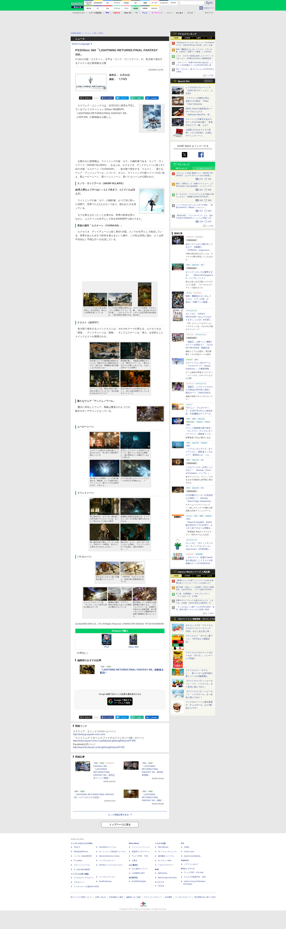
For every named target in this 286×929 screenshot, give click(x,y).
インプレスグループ (183, 897)
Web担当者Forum (81, 852)
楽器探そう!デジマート (141, 852)
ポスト (87, 98)
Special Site (184, 81)
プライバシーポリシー (153, 897)
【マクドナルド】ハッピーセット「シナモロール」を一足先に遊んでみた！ (199, 694)
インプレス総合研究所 (83, 856)
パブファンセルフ (191, 864)
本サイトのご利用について (81, 897)
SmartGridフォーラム (107, 847)
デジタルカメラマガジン (83, 878)
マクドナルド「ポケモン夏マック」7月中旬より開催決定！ (199, 639)
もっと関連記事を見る (118, 814)
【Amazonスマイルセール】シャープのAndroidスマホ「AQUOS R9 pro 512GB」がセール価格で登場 (195, 45)
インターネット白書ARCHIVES (86, 887)
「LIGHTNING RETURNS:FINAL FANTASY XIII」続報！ (152, 797)
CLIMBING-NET (138, 873)
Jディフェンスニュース (167, 852)
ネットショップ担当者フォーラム (112, 852)
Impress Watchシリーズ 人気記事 (194, 572)
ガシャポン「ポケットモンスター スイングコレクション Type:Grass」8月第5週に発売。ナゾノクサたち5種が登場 (199, 549)
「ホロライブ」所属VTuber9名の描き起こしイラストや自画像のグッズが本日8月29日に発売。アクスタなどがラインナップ (194, 65)
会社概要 (168, 897)
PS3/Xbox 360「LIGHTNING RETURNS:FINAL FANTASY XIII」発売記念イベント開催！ (104, 772)
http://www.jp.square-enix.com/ (89, 734)
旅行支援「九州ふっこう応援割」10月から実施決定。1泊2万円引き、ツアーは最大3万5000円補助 (195, 589)
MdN (157, 869)
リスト (96, 98)
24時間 (187, 38)
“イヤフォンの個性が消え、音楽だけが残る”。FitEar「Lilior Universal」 (198, 101)
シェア (109, 98)
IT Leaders (78, 860)
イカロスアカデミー (166, 865)
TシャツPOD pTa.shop (193, 872)
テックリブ (159, 882)
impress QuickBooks (192, 856)
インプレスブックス (107, 877)
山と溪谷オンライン (140, 869)
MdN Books (162, 873)
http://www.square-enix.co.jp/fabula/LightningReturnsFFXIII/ (104, 740)
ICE (182, 843)
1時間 (176, 38)
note (139, 98)
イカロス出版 (160, 843)
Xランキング (183, 164)
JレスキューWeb (164, 860)
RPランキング (181, 168)
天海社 (186, 847)
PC (136, 13)
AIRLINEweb (163, 847)
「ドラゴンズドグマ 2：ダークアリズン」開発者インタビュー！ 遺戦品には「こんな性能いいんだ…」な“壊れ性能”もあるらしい (199, 455)
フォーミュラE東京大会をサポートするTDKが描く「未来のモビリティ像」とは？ (199, 122)
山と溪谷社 (133, 865)
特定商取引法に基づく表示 (205, 897)
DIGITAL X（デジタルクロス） (111, 865)
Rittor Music (134, 843)
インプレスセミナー (107, 860)
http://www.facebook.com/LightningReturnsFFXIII (98, 747)
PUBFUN (185, 860)
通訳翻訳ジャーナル (166, 856)
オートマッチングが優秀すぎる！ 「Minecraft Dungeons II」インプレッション (199, 275)
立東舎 (134, 860)
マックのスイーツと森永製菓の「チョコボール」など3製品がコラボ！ (199, 705)
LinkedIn (154, 98)
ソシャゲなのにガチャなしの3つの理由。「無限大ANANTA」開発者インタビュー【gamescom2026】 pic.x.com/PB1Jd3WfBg (194, 207)
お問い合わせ (100, 897)
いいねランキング (204, 168)
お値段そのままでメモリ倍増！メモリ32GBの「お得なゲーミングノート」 (199, 133)
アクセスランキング (187, 34)
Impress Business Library (109, 856)
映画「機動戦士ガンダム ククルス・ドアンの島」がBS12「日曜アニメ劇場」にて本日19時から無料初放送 (194, 51)
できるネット (79, 882)
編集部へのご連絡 (133, 897)
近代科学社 (133, 878)
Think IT (77, 847)
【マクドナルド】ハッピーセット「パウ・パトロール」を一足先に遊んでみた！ (199, 684)
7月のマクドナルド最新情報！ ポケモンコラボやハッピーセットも (196, 620)
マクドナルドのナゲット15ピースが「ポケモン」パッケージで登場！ (199, 655)
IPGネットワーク (188, 869)
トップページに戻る (120, 824)
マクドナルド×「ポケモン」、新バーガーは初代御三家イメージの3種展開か (199, 673)
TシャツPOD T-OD (140, 856)
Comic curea (189, 852)
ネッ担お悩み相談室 (82, 869)
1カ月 (209, 38)
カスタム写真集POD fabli (195, 877)
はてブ (124, 98)
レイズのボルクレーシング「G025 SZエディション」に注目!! (199, 90)
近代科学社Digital (139, 881)
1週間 (198, 38)
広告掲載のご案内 (116, 897)
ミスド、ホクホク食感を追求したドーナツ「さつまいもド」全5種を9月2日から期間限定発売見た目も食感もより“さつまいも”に (194, 58)
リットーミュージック (141, 847)
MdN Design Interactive (167, 878)
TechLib (161, 886)
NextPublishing (105, 881)
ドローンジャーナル (82, 865)
